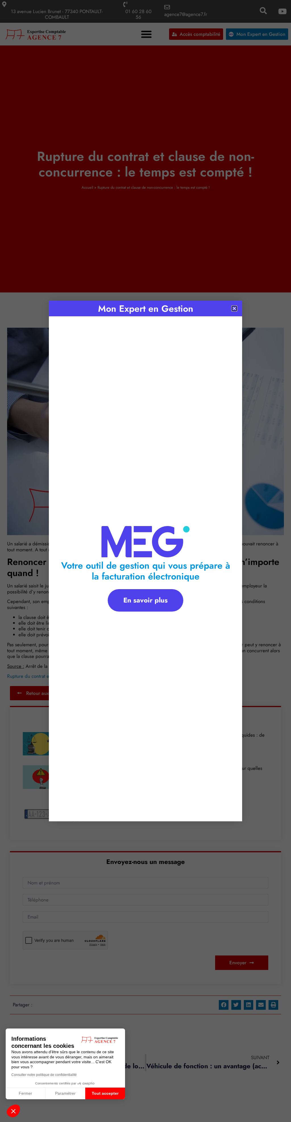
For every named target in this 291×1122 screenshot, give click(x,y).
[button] (13, 1111)
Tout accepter (105, 1093)
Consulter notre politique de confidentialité (44, 1075)
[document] (145, 561)
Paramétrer (65, 1093)
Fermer (25, 1093)
